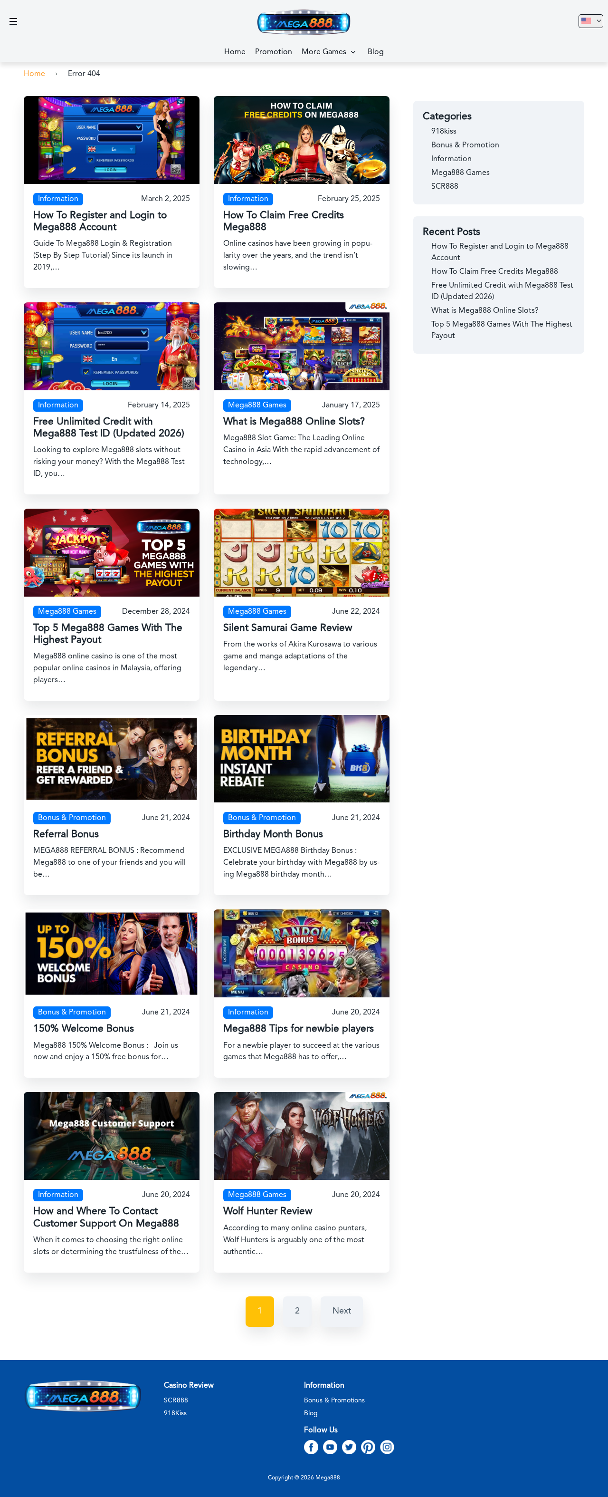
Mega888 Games (257, 405)
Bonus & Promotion (72, 818)
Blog (376, 52)
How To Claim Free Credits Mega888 (494, 272)
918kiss (443, 131)
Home (235, 52)
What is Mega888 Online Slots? (294, 422)
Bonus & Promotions (334, 1400)
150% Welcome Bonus (83, 1029)
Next (341, 1311)
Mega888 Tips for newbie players (298, 1029)
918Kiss (175, 1413)
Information (58, 199)
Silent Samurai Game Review (287, 628)
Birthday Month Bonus (273, 835)
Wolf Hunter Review (268, 1212)
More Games (324, 52)
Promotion (273, 52)
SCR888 (444, 187)
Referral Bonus (66, 835)
